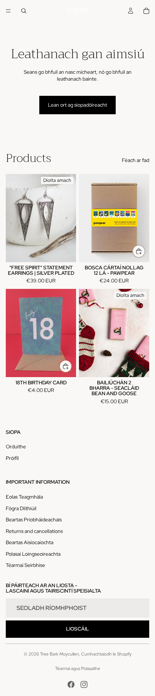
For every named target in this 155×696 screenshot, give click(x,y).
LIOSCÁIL (77, 628)
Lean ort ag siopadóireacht (77, 105)
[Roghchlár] (8, 11)
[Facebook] (71, 684)
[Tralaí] (146, 11)
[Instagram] (84, 684)
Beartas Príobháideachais (34, 519)
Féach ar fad (135, 160)
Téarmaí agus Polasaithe (77, 668)
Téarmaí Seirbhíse (25, 565)
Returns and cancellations (34, 531)
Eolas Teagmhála (24, 497)
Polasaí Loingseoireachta (33, 554)
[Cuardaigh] (24, 11)
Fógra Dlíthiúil (21, 508)
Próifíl (12, 458)
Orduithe (16, 446)
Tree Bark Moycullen (59, 654)
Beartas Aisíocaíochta (29, 542)
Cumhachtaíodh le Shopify (106, 654)
